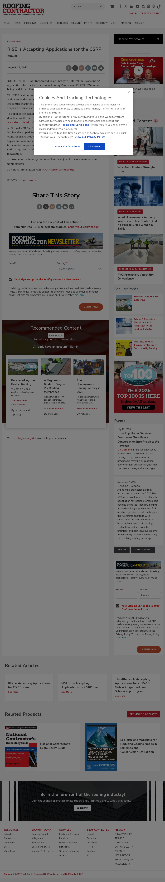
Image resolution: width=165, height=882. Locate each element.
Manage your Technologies (67, 146)
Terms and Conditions (75, 125)
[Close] (128, 92)
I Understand (94, 146)
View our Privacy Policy (90, 137)
